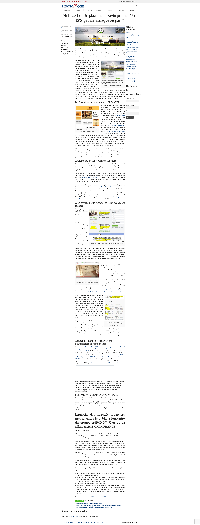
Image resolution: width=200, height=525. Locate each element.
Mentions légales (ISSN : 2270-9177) (89, 522)
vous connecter (74, 516)
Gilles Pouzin (64, 27)
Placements (89, 10)
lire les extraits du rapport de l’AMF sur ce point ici (105, 363)
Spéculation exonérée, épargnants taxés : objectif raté (94, 507)
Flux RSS (104, 522)
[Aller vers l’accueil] (73, 6)
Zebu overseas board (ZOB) (116, 125)
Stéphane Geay (120, 115)
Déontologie (67, 10)
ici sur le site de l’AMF (99, 497)
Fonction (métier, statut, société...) (131, 104)
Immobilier (121, 10)
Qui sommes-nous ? (70, 522)
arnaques (64, 45)
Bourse (78, 10)
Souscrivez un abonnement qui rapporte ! (75, 1)
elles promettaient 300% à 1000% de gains (108, 187)
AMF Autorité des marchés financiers (67, 39)
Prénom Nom (130, 98)
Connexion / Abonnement (127, 1)
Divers (69, 32)
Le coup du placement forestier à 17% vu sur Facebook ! (132, 42)
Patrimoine (110, 10)
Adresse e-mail (130, 111)
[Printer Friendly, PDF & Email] (79, 500)
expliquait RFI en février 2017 (90, 177)
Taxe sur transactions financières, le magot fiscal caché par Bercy (99, 505)
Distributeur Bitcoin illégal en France (89, 503)
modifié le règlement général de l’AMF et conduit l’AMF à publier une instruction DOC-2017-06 (100, 357)
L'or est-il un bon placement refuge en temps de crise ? (131, 80)
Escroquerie (64, 43)
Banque (132, 10)
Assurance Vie (99, 10)
